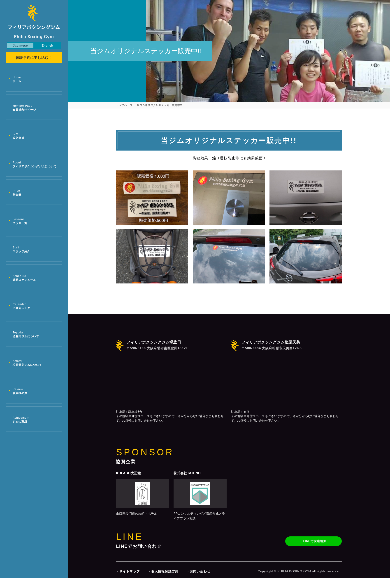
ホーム (17, 79)
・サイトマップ (128, 571)
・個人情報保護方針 (163, 571)
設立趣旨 (18, 135)
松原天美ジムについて (27, 362)
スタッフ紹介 (21, 249)
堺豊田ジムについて (26, 334)
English (47, 45)
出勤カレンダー (23, 306)
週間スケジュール (24, 277)
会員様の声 (20, 391)
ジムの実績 (21, 419)
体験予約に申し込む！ (34, 57)
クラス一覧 (20, 221)
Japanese (20, 45)
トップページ (124, 105)
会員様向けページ (24, 107)
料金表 (17, 192)
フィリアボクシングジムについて (35, 164)
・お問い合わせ (198, 571)
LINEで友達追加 (314, 541)
